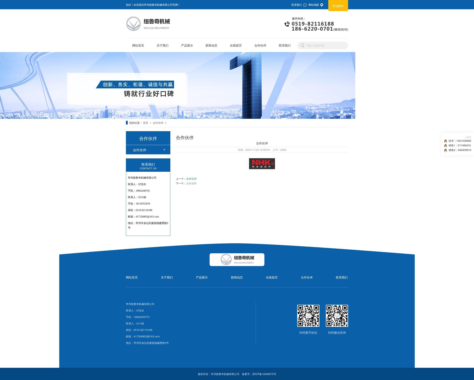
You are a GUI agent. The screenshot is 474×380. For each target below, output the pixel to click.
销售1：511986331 (460, 145)
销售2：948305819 (460, 150)
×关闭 (468, 137)
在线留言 (236, 45)
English (338, 5)
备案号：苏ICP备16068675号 (259, 374)
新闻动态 (211, 45)
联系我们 (285, 45)
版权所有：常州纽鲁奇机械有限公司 (218, 374)
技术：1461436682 (460, 140)
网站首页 (138, 45)
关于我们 (162, 45)
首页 (146, 123)
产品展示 (187, 45)
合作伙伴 (260, 45)
